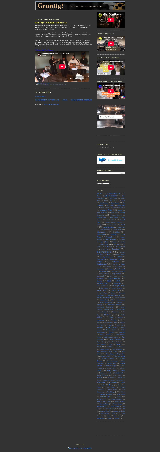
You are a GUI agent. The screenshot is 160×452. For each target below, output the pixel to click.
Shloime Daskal (120, 356)
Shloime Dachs (105, 356)
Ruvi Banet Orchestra (115, 342)
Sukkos (99, 377)
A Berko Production (113, 193)
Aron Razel (121, 205)
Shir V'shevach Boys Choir (107, 351)
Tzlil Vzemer (110, 387)
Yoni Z (114, 413)
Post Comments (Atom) (51, 104)
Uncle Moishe (112, 389)
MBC (109, 281)
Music (64, 84)
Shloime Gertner (108, 358)
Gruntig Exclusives (46, 84)
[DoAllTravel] (111, 127)
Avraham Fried (106, 210)
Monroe (119, 302)
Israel (123, 264)
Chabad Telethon (108, 227)
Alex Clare (122, 200)
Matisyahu (117, 283)
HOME (65, 100)
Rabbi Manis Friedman (111, 337)
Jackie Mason (101, 269)
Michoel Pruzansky (114, 295)
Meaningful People (118, 286)
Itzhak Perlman (107, 266)
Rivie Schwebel (115, 339)
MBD (118, 281)
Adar (105, 200)
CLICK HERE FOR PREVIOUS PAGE (47, 100)
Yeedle (119, 397)
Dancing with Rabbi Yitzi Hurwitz (51, 22)
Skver (123, 370)
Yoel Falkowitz (110, 408)
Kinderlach (104, 271)
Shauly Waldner (104, 349)
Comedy (109, 237)
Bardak (120, 210)
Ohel (115, 322)
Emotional (116, 249)
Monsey (99, 304)
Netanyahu (100, 320)
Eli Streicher (104, 249)
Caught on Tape (111, 224)
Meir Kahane (104, 288)
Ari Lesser (110, 205)
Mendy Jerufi (102, 290)
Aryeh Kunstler (104, 207)
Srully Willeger (102, 375)
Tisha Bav (113, 382)
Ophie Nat (120, 325)
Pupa (101, 334)
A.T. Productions (110, 196)
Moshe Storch (57, 84)
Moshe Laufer (109, 309)
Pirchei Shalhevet (111, 330)
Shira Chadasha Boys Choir (115, 354)
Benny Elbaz (114, 212)
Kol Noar (114, 271)
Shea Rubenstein (117, 349)
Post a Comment (40, 96)
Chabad (122, 224)
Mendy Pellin (116, 290)
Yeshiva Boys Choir (104, 401)
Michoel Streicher (120, 297)
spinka (109, 418)
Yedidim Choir (105, 397)
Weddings (111, 392)
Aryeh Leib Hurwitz (119, 207)
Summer (111, 377)
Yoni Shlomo (105, 413)
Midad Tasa (104, 300)
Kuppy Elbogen (104, 273)
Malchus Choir (102, 283)
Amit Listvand (104, 203)
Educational (103, 244)
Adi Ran (112, 200)
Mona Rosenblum (106, 302)
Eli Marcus (108, 247)
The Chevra (119, 380)
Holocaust (115, 261)
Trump (111, 385)
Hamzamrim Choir (116, 259)
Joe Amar (110, 269)
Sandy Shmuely (101, 344)
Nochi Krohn (108, 322)
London (99, 281)
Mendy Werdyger (102, 293)
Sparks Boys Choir (105, 373)
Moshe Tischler (104, 312)
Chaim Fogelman (105, 229)
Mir (112, 300)
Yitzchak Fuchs (102, 406)
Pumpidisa (122, 332)
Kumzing (122, 271)
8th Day (99, 193)
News (113, 320)
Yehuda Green (101, 399)
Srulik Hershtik (118, 373)
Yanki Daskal (121, 394)
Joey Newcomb (120, 269)
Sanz (110, 344)
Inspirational (102, 264)
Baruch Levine (102, 212)
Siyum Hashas (112, 370)
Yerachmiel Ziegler (116, 399)
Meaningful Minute (102, 285)
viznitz (117, 418)
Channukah (101, 232)
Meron (113, 293)
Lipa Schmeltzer (114, 278)
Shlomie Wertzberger (112, 361)
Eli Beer (116, 244)
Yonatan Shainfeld (119, 411)
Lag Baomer (116, 274)
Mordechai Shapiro (114, 304)
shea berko (100, 418)
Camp (99, 224)
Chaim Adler (121, 227)
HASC (120, 257)
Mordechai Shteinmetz (105, 307)
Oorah (109, 325)
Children (113, 234)
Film (108, 254)
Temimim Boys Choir (108, 380)
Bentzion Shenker (116, 215)
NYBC (111, 317)
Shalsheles (110, 346)
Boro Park (110, 220)
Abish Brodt (113, 198)
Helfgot (99, 261)
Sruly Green (117, 375)
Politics (111, 332)
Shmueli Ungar (111, 365)
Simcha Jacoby (111, 368)
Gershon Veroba (120, 254)
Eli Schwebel (120, 247)
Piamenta (100, 327)
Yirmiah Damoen (120, 401)
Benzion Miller (101, 217)
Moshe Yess (115, 312)
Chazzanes (101, 234)
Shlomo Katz (111, 363)
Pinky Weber (112, 327)
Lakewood (100, 276)
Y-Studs (123, 392)
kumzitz (117, 416)
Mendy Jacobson (117, 288)
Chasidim (116, 232)
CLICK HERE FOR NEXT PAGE (81, 100)
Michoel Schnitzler (103, 297)
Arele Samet (115, 203)
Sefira (99, 347)
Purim (108, 334)
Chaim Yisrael (117, 229)
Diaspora (114, 242)
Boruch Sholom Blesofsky (114, 222)
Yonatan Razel (105, 411)
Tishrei (123, 382)
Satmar (118, 344)
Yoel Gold (121, 409)
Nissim (99, 322)
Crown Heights (110, 239)
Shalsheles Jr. (121, 346)
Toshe (103, 385)
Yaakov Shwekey (106, 394)
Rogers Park (100, 342)
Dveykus (123, 242)
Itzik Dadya (118, 266)
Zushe (108, 416)
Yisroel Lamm (117, 404)
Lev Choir (113, 276)
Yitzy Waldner (115, 406)
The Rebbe (101, 382)
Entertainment (104, 251)
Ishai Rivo (115, 264)
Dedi (106, 242)
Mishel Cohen (121, 300)
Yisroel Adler (104, 404)
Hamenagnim (101, 259)
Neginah (120, 317)
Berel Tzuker (114, 217)
